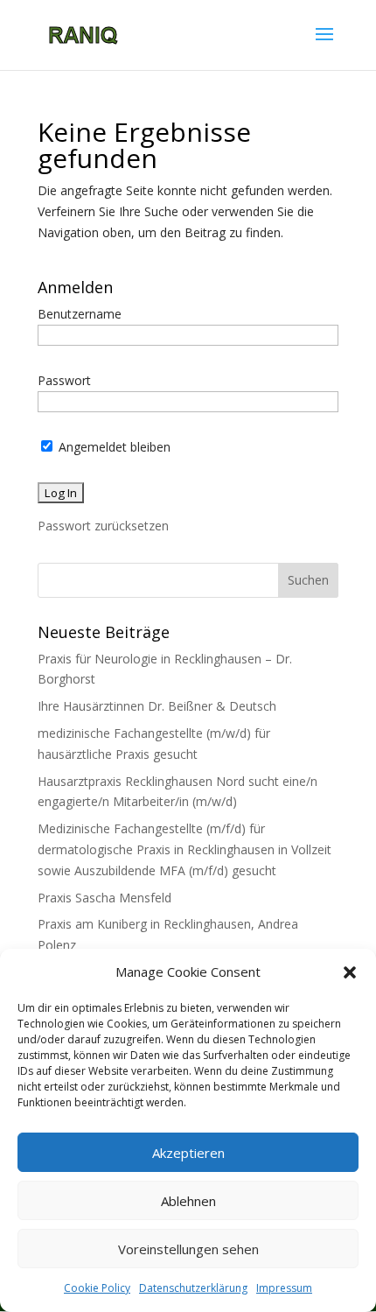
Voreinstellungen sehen (188, 1249)
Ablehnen (188, 1201)
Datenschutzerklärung (193, 1287)
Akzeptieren (188, 1152)
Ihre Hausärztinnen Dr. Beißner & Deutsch (157, 706)
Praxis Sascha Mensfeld (104, 897)
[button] (350, 972)
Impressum (284, 1287)
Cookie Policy (97, 1287)
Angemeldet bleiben (113, 447)
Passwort (64, 380)
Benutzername (80, 313)
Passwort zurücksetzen (103, 525)
